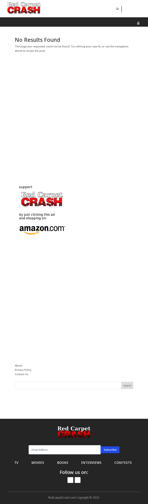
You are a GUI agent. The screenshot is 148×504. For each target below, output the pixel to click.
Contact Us (21, 374)
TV (16, 463)
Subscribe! (110, 449)
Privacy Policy (23, 370)
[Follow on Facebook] (124, 9)
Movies (37, 463)
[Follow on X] (133, 9)
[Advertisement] (74, 115)
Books (62, 463)
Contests (123, 463)
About (18, 365)
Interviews (91, 463)
